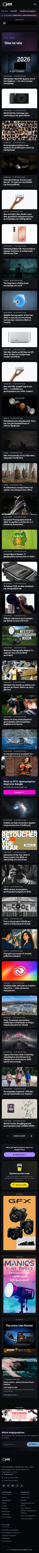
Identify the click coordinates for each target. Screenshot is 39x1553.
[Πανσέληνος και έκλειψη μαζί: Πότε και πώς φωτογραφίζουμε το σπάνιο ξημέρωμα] (19, 406)
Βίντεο (4, 1503)
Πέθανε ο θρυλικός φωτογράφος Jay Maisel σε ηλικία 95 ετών (18, 619)
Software (7, 983)
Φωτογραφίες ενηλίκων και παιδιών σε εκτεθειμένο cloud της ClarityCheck (19, 147)
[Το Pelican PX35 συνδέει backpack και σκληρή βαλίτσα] (19, 571)
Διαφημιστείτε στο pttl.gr (27, 1504)
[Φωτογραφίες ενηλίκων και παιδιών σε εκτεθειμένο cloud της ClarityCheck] (19, 130)
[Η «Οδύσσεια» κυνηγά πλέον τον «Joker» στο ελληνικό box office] (19, 473)
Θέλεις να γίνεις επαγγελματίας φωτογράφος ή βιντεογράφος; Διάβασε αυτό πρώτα (18, 721)
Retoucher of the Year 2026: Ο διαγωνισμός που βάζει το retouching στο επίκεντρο (17, 857)
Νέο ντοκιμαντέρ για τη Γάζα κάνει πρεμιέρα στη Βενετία (19, 456)
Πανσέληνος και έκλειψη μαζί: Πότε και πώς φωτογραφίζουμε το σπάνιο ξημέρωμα (19, 423)
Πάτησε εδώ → (20, 1155)
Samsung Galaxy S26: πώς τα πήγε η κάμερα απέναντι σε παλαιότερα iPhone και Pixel (19, 251)
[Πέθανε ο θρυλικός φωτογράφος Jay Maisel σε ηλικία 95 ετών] (19, 603)
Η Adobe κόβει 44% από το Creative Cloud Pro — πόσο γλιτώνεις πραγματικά (19, 988)
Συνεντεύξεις (6, 1517)
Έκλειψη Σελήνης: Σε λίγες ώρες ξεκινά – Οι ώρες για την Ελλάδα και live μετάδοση (18, 182)
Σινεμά (6, 280)
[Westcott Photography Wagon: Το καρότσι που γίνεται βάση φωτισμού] (19, 635)
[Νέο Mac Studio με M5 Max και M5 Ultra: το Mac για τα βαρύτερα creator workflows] (19, 337)
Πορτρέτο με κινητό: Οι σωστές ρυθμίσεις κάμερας (18, 954)
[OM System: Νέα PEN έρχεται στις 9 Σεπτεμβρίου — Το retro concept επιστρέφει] (19, 64)
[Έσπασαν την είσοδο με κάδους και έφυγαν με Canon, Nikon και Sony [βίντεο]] (19, 670)
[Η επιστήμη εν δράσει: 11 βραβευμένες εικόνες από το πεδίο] (19, 539)
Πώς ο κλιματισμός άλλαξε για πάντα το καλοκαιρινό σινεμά (17, 922)
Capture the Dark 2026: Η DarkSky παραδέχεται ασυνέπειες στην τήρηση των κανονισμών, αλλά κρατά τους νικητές (19, 1058)
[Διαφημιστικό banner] (19, 23)
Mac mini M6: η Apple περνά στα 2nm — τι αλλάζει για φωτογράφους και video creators (18, 388)
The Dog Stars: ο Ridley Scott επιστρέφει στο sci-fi (16, 284)
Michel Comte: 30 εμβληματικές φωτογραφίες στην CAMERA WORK (19, 1124)
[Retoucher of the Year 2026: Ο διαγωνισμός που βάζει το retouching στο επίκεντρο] (19, 840)
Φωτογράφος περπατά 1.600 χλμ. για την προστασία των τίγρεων (18, 1092)
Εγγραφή (18, 792)
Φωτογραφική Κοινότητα (11, 1533)
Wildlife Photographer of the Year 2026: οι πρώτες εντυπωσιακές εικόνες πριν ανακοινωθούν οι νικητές (18, 318)
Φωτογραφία (8, 76)
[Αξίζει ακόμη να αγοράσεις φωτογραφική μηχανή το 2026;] (19, 874)
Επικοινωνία (8, 1474)
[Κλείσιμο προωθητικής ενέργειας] (35, 758)
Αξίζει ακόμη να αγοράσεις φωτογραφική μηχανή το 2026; (17, 890)
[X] (17, 1486)
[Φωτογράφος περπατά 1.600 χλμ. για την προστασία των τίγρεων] (19, 1076)
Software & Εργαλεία (9, 1535)
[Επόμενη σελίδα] (31, 1136)
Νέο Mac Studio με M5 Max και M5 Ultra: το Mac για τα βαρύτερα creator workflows (19, 354)
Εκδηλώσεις (7, 852)
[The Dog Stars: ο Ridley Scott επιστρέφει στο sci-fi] (19, 268)
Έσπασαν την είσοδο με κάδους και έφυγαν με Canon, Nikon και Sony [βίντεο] (19, 687)
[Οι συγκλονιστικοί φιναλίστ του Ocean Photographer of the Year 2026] (19, 739)
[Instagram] (8, 1486)
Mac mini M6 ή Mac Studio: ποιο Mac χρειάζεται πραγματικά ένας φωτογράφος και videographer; (18, 216)
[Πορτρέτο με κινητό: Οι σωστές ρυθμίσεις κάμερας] (19, 939)
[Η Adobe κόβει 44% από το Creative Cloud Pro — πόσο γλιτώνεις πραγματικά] (19, 971)
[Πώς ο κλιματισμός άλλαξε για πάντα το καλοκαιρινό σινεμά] (19, 906)
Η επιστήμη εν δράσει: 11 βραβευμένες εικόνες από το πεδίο (19, 555)
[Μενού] (35, 4)
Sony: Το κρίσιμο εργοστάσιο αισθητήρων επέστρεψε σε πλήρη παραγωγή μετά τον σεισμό (19, 1022)
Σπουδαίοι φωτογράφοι (27, 11)
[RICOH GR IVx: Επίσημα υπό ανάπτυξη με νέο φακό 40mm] (19, 98)
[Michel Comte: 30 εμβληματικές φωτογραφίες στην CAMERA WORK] (19, 1109)
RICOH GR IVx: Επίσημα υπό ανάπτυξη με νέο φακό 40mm (17, 114)
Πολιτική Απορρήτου (28, 1516)
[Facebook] (4, 1486)
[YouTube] (13, 1486)
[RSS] (22, 1486)
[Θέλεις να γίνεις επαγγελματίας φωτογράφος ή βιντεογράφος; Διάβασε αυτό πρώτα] (19, 704)
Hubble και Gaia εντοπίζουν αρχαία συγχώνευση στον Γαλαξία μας (19, 824)
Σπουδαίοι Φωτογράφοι (10, 1530)
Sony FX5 (14, 11)
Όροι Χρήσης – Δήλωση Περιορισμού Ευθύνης (28, 1510)
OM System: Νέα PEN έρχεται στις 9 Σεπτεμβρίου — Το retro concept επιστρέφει (19, 81)
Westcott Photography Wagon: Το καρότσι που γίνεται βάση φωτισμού (18, 652)
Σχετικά (23, 1500)
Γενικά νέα (7, 142)
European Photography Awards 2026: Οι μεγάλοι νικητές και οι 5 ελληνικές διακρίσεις (18, 522)
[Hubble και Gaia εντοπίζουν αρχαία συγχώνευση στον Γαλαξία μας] (19, 808)
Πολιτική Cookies (27, 1519)
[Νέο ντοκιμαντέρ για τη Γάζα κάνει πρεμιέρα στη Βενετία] (19, 440)
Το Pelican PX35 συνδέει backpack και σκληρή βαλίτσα (19, 587)
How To (6, 211)
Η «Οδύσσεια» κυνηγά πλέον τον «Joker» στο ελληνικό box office (18, 488)
